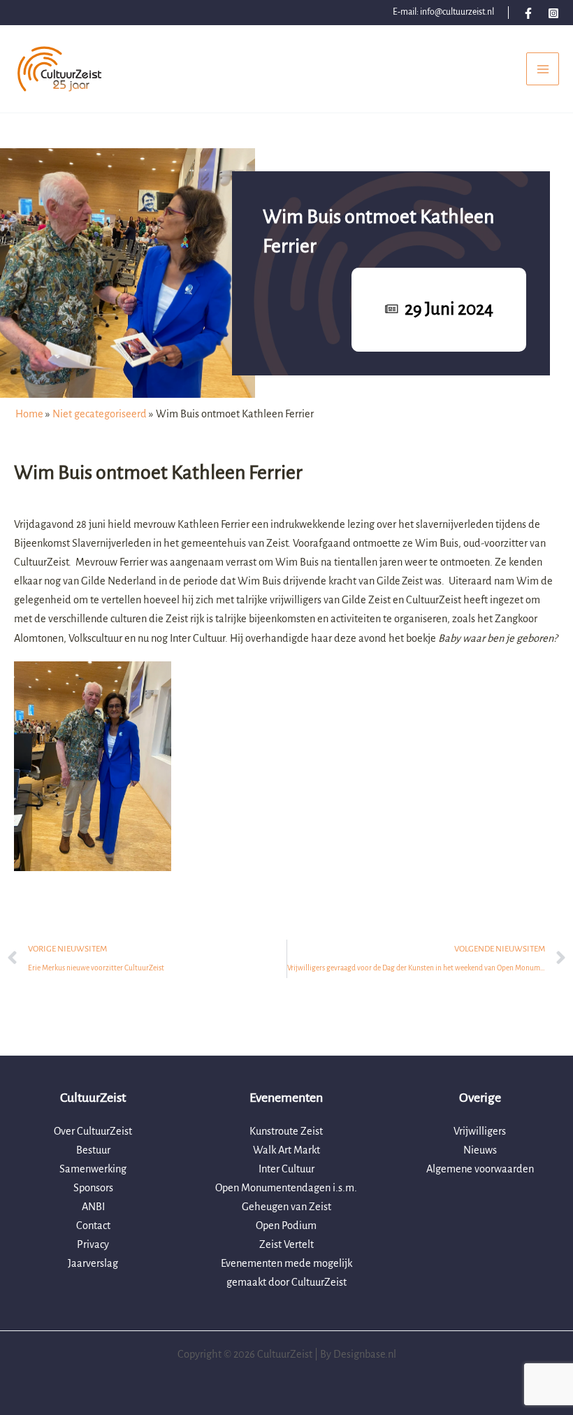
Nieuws (480, 1150)
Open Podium (286, 1225)
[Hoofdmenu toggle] (542, 68)
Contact (93, 1225)
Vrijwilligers (480, 1131)
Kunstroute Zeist (286, 1131)
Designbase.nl (364, 1354)
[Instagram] (553, 13)
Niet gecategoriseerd (99, 413)
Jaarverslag (93, 1263)
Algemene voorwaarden (480, 1169)
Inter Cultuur (286, 1169)
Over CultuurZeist (93, 1131)
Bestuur (93, 1150)
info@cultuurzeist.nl (457, 12)
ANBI (93, 1206)
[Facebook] (528, 13)
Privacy (93, 1244)
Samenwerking (92, 1169)
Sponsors (93, 1187)
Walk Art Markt (286, 1150)
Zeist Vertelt (286, 1244)
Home (29, 413)
